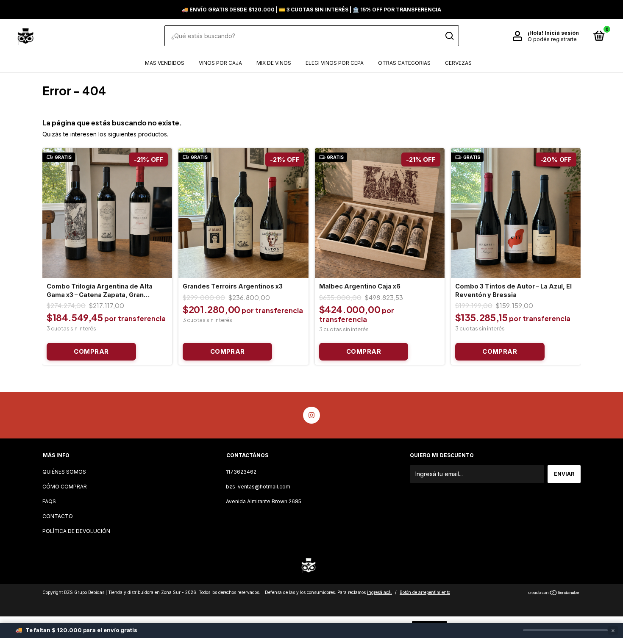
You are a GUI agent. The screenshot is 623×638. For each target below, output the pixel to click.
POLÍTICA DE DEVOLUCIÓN (76, 531)
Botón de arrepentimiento (425, 592)
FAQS (49, 501)
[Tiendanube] (554, 593)
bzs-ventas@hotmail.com (258, 486)
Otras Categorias (404, 63)
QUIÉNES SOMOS (64, 472)
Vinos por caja (220, 63)
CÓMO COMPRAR (64, 486)
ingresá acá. (379, 592)
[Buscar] (449, 36)
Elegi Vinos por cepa (335, 63)
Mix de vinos (273, 63)
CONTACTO (57, 516)
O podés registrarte (552, 39)
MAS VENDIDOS (164, 63)
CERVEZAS (458, 63)
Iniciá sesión (562, 33)
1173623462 (241, 472)
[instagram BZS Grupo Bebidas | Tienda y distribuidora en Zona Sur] (311, 415)
